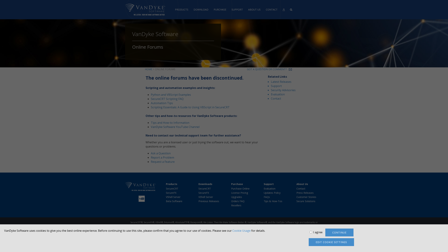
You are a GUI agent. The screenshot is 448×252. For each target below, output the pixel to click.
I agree (318, 232)
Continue (339, 232)
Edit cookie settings (331, 242)
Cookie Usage (241, 231)
